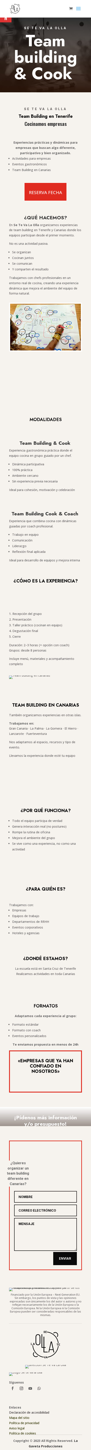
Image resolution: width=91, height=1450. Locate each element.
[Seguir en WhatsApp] (39, 1388)
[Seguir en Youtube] (30, 1388)
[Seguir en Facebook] (12, 1388)
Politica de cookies (22, 1433)
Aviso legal (17, 1428)
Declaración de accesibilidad (29, 1412)
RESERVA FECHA (45, 192)
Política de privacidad (24, 1423)
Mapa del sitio (19, 1418)
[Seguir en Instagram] (21, 1388)
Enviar (65, 1258)
